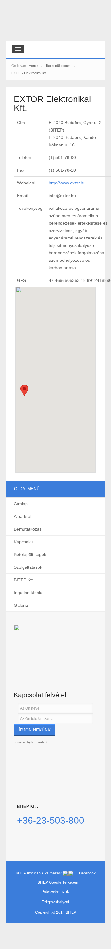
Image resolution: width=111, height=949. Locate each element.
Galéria (21, 605)
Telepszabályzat (55, 902)
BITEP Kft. (24, 579)
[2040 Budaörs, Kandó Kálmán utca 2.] (55, 649)
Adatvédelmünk (56, 891)
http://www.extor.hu (67, 182)
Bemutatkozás (28, 529)
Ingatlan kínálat (29, 592)
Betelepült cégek (58, 65)
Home (33, 65)
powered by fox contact (30, 742)
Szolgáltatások (28, 567)
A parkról (22, 516)
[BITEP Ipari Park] (34, 22)
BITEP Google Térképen (58, 882)
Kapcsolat (23, 541)
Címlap (21, 503)
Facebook (87, 873)
